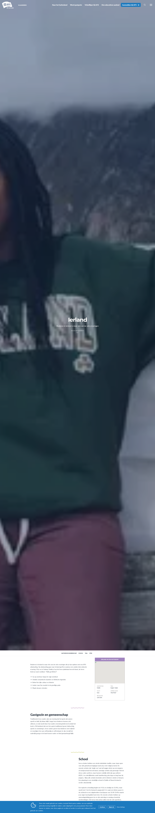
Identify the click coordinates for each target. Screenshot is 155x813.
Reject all (111, 807)
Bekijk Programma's (77, 330)
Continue (102, 807)
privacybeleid (80, 806)
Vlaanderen (7, 5)
